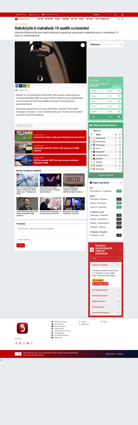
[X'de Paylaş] (20, 85)
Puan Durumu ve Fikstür (62, 331)
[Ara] (119, 19)
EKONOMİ (49, 19)
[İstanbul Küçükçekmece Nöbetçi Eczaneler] (121, 250)
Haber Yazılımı (111, 354)
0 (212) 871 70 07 (101, 284)
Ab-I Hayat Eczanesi (100, 290)
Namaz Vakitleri (59, 326)
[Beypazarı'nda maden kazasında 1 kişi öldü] (74, 204)
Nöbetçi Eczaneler (60, 322)
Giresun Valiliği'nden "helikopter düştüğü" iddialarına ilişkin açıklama (73, 190)
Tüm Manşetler (59, 333)
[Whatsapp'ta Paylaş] (24, 85)
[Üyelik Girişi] (121, 14)
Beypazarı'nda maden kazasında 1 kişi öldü (71, 212)
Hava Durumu (58, 324)
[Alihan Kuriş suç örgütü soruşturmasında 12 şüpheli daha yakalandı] (50, 180)
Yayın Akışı (35, 15)
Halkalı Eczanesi (98, 301)
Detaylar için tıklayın (105, 175)
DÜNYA (57, 19)
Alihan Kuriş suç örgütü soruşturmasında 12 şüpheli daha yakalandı (50, 190)
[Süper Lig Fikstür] (121, 183)
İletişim (83, 322)
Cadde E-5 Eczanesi (100, 265)
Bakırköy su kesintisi (24, 126)
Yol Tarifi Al (99, 280)
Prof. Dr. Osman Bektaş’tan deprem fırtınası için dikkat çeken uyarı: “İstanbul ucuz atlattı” (26, 191)
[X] (16, 343)
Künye (105, 322)
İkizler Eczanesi (98, 307)
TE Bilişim (119, 354)
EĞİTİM (40, 19)
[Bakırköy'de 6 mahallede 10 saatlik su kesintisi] (51, 62)
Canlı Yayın (22, 15)
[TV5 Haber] (22, 19)
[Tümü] (121, 44)
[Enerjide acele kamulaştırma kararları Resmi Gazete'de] (50, 204)
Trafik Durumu (59, 328)
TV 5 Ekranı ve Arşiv (51, 15)
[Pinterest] (20, 343)
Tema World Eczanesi (100, 313)
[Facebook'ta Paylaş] (17, 85)
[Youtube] (27, 343)
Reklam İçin (85, 324)
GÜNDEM (65, 19)
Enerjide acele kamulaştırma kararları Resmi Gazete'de (50, 212)
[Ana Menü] (122, 19)
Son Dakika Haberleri (61, 335)
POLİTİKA (89, 19)
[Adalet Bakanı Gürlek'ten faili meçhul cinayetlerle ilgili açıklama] (27, 204)
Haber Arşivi (58, 337)
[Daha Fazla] (28, 85)
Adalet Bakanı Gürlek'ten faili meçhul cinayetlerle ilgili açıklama (27, 213)
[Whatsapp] (31, 343)
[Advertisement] (106, 61)
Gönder (21, 245)
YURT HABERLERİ (102, 19)
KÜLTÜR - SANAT (77, 19)
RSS (19, 354)
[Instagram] (24, 343)
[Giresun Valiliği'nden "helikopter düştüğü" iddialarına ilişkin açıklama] (74, 180)
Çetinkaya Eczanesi (99, 296)
